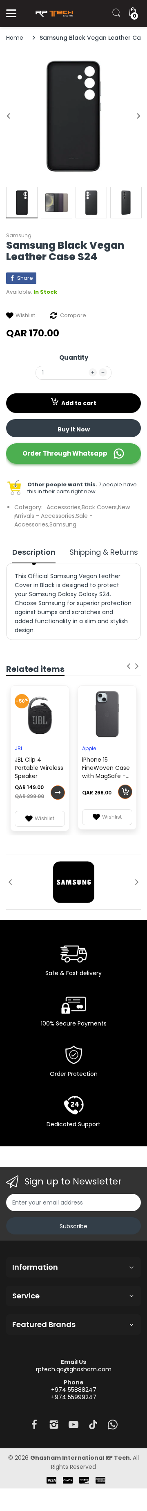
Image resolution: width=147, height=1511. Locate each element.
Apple (89, 748)
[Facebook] (34, 1427)
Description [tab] (34, 552)
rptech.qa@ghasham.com (73, 1369)
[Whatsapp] (113, 1427)
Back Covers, (100, 507)
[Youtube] (73, 1427)
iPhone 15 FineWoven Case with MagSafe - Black (106, 769)
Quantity (73, 357)
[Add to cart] (125, 792)
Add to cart (78, 403)
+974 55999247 (73, 1397)
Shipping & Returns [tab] (103, 552)
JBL (19, 748)
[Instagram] (54, 1427)
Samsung (18, 235)
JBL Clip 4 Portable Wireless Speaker (39, 768)
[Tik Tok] (93, 1427)
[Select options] (58, 792)
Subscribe (73, 1226)
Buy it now (74, 429)
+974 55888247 (73, 1390)
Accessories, (64, 507)
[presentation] (129, 666)
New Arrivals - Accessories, (72, 511)
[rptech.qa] (53, 13)
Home (14, 38)
